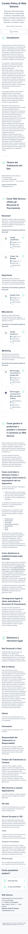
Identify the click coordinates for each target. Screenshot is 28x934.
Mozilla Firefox (9, 520)
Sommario (15, 31)
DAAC (7, 571)
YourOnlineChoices (20, 566)
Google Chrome (9, 519)
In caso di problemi (14, 887)
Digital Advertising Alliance (18, 569)
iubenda (4, 923)
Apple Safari (8, 522)
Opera (6, 529)
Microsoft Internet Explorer (12, 524)
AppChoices (5, 589)
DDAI (16, 571)
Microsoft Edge (9, 526)
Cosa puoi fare (13, 881)
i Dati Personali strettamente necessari (14, 923)
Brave (6, 528)
